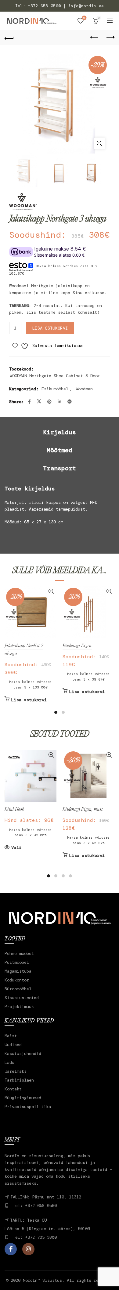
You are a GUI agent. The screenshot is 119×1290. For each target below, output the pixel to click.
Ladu (9, 1062)
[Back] (9, 37)
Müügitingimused (23, 1097)
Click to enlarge (99, 143)
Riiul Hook (14, 809)
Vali (16, 847)
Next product (109, 37)
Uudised (13, 1044)
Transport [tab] (59, 468)
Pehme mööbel (19, 953)
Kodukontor (17, 980)
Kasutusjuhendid (23, 1053)
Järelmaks (16, 1071)
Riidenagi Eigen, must (83, 809)
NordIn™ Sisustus (42, 1280)
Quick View (51, 591)
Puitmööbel (17, 962)
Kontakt (13, 1089)
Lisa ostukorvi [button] (29, 700)
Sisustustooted (22, 997)
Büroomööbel (18, 989)
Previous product (94, 37)
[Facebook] (11, 1249)
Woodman (84, 389)
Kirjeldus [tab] (59, 432)
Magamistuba (18, 971)
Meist (11, 1036)
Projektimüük (19, 1006)
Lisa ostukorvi (50, 328)
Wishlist (84, 18)
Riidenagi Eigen (77, 646)
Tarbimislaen (19, 1080)
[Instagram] (28, 1249)
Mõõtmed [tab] (59, 450)
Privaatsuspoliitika (28, 1106)
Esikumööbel (54, 389)
